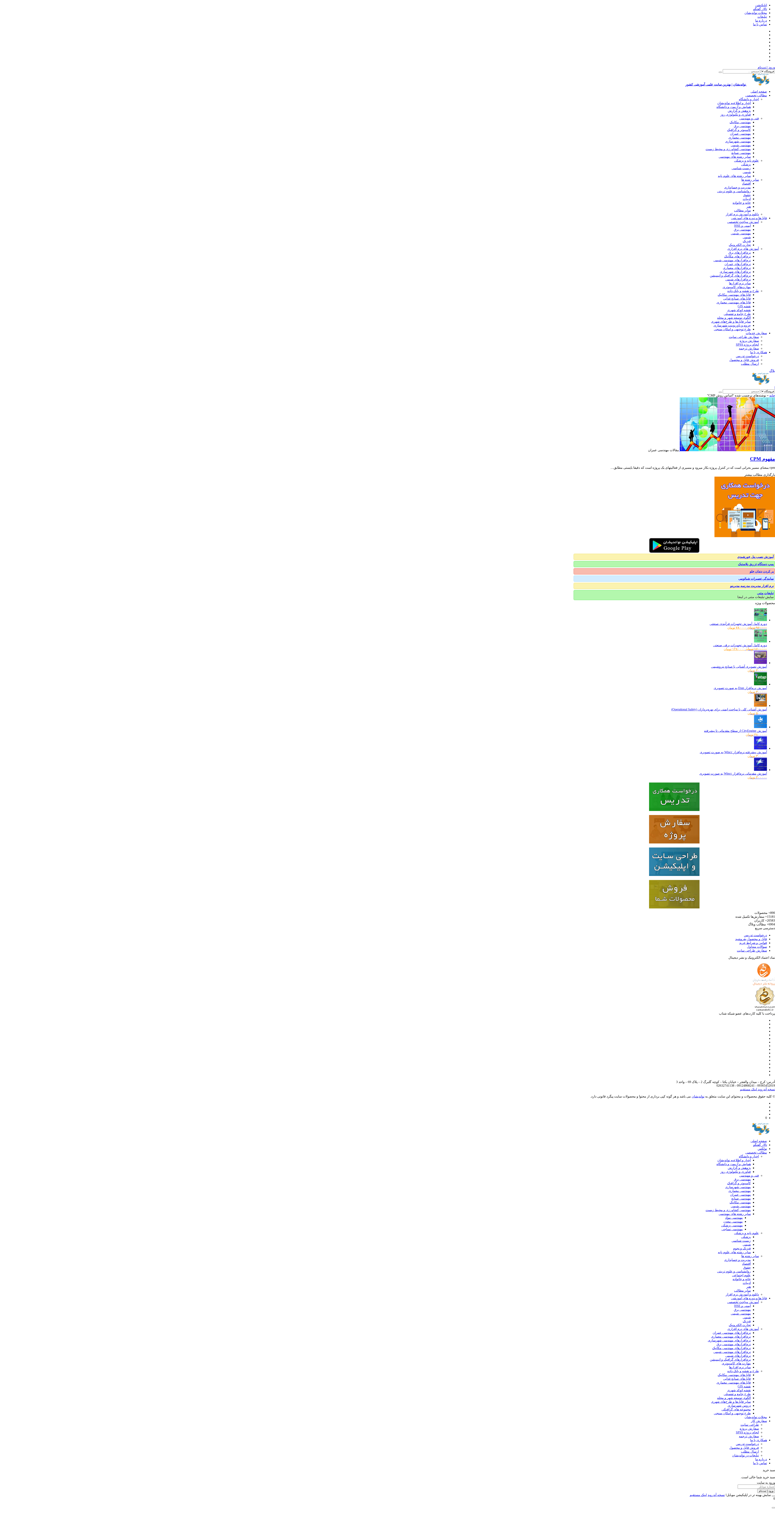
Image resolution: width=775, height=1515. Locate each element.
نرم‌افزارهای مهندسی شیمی (732, 260)
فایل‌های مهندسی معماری (733, 302)
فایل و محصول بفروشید (751, 939)
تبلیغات (762, 16)
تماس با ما (760, 24)
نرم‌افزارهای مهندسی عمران (732, 1332)
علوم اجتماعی (741, 1275)
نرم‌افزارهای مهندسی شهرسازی (729, 1340)
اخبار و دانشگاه (749, 99)
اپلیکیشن (761, 5)
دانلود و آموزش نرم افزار (742, 214)
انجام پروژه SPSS (747, 344)
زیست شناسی (741, 168)
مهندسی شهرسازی (738, 141)
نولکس (762, 1148)
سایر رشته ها (750, 179)
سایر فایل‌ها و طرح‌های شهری (731, 321)
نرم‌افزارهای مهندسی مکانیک (731, 1348)
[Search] (720, 72)
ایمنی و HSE (742, 225)
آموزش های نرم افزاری (743, 248)
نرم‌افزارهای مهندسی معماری (731, 1336)
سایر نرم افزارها (740, 283)
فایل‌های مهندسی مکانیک (734, 294)
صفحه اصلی (759, 91)
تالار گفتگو (760, 9)
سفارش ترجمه (749, 348)
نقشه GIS (744, 306)
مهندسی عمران (740, 133)
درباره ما (761, 20)
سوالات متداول (757, 946)
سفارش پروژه (749, 340)
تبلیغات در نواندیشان (745, 1455)
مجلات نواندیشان (756, 13)
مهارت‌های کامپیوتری (737, 287)
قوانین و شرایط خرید (753, 943)
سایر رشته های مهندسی (735, 156)
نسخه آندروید (766, 1089)
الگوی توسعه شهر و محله (734, 317)
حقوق (747, 195)
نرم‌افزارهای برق (739, 252)
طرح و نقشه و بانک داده (743, 291)
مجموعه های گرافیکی (736, 1409)
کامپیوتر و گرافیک (739, 130)
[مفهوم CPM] (727, 450)
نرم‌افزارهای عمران (738, 264)
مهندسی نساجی (732, 1229)
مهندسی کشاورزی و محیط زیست (728, 149)
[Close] (773, 1496)
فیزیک (747, 241)
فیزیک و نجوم (742, 1248)
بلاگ (772, 370)
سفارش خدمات (756, 333)
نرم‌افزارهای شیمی (738, 279)
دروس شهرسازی (739, 1405)
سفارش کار (759, 1421)
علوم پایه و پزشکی (746, 160)
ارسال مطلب (750, 363)
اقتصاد (746, 183)
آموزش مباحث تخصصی (743, 222)
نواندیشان (698, 1096)
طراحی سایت (749, 1424)
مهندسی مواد (734, 1217)
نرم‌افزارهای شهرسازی (735, 271)
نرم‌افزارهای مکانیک (737, 256)
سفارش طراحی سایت (744, 337)
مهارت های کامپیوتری (736, 1363)
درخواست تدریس (747, 356)
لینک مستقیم (748, 1089)
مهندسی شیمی (741, 145)
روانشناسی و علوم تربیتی (734, 191)
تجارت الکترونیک (740, 245)
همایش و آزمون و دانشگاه (733, 107)
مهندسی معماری (739, 137)
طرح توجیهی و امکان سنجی (732, 329)
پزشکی (746, 164)
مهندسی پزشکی (732, 1225)
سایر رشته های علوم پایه (734, 176)
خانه (772, 395)
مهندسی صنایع (741, 153)
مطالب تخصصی (756, 95)
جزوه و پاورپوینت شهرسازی (732, 325)
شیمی (747, 172)
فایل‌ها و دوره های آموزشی (749, 218)
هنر (748, 206)
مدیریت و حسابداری (737, 187)
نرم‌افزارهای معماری (737, 268)
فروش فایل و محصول (744, 360)
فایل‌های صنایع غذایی (737, 298)
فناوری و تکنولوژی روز (735, 114)
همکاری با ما (758, 352)
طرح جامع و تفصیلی (737, 314)
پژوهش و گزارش (739, 110)
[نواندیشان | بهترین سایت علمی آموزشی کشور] (761, 383)
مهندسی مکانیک (740, 122)
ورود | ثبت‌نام (766, 67)
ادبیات (747, 199)
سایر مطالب (742, 210)
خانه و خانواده (742, 202)
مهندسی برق (742, 126)
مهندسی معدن (733, 1221)
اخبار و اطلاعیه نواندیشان (734, 103)
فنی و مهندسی (749, 118)
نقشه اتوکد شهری (739, 310)
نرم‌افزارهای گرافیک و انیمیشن (730, 275)
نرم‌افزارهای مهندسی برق (733, 1344)
